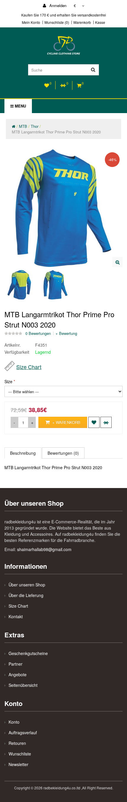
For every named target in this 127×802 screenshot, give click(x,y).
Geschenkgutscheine (28, 653)
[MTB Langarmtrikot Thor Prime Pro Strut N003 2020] (117, 262)
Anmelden (57, 5)
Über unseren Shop (27, 585)
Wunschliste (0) (56, 22)
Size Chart (28, 367)
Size (8, 381)
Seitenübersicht (23, 685)
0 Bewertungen (38, 333)
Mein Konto (31, 22)
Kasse (100, 22)
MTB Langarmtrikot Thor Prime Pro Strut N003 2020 (56, 132)
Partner (15, 664)
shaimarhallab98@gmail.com (44, 549)
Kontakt (16, 616)
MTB (23, 126)
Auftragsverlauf (23, 732)
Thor (34, 126)
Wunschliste (20, 754)
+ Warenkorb (65, 422)
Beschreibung (23, 453)
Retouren (17, 743)
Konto (14, 722)
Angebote (18, 674)
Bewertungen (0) (63, 453)
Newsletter (18, 764)
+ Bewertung (66, 333)
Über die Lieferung (26, 595)
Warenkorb (82, 22)
